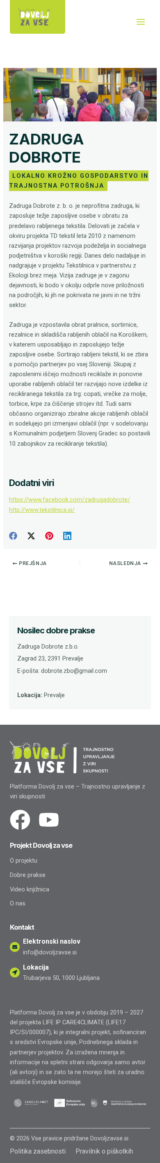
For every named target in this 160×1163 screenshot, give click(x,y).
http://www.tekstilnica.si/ (42, 510)
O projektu (23, 860)
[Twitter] (31, 536)
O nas (17, 903)
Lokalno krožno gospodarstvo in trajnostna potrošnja (79, 180)
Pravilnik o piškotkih (104, 1151)
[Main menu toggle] (140, 21)
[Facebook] (13, 536)
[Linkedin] (67, 536)
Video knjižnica (29, 889)
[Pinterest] (49, 536)
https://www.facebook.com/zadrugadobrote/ (69, 499)
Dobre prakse (28, 875)
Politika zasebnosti (38, 1151)
